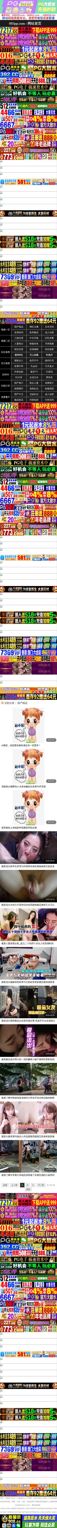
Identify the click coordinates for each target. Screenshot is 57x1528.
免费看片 (5, 397)
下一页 (41, 1185)
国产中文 (18, 394)
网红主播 (34, 327)
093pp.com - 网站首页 (25, 23)
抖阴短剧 (34, 400)
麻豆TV (34, 372)
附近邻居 (18, 349)
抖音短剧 (18, 372)
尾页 (28, 1189)
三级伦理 (18, 338)
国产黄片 (18, 383)
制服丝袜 (34, 343)
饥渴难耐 (34, 349)
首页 (5, 1185)
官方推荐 (5, 363)
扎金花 (34, 366)
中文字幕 (34, 338)
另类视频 (49, 343)
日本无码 (49, 327)
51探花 (49, 372)
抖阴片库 (5, 386)
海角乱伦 (34, 388)
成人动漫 (49, 332)
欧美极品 (34, 332)
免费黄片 (49, 383)
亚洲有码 (18, 332)
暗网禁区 (18, 388)
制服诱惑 (49, 388)
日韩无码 (49, 400)
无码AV (5, 374)
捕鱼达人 (18, 360)
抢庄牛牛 (34, 360)
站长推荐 (5, 352)
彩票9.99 (18, 366)
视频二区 (5, 341)
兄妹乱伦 (34, 394)
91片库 (18, 377)
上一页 (14, 1185)
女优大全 (34, 377)
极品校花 (18, 400)
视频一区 (5, 329)
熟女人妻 (34, 383)
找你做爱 (49, 349)
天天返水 (49, 366)
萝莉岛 (49, 377)
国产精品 (18, 327)
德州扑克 (49, 360)
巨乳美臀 (49, 338)
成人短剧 (49, 394)
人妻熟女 (18, 343)
